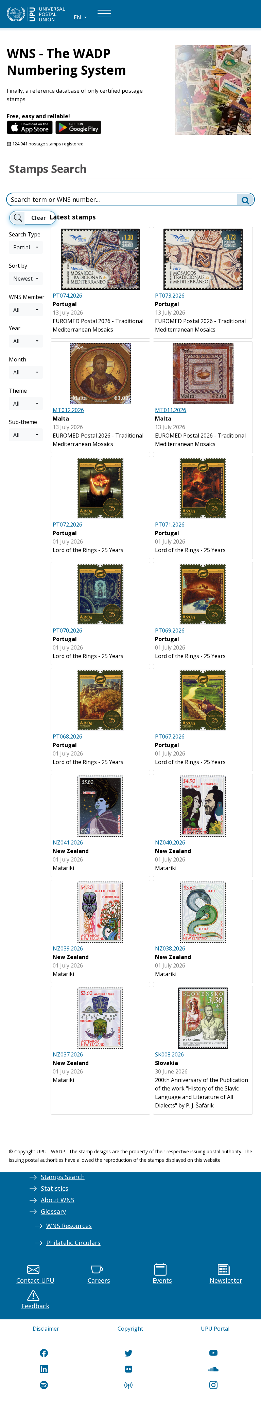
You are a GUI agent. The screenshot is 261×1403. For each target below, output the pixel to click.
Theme (18, 390)
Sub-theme (23, 422)
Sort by (18, 265)
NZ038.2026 (170, 948)
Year (14, 328)
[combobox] (26, 247)
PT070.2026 (67, 630)
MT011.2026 (170, 410)
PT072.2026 (67, 524)
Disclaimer (46, 1328)
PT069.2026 (170, 630)
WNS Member (27, 297)
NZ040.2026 (170, 842)
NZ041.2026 (68, 842)
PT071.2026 (170, 524)
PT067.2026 (170, 736)
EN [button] (78, 17)
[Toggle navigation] (104, 14)
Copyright (130, 1328)
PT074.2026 (67, 295)
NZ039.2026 (68, 948)
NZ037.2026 (68, 1054)
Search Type (24, 234)
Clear (38, 217)
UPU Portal (215, 1328)
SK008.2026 (169, 1054)
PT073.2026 (170, 295)
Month (17, 359)
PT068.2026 (67, 736)
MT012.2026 (68, 410)
